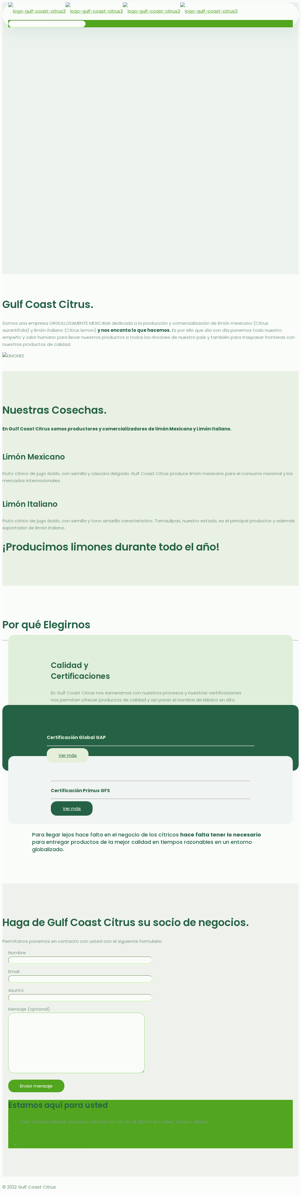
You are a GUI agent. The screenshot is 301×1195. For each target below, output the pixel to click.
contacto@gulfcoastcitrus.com (54, 1145)
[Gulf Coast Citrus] (123, 11)
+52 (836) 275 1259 (40, 1133)
